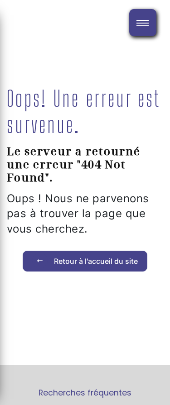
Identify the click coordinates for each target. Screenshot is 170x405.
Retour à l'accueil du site (95, 261)
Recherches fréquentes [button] (85, 392)
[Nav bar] (142, 22)
